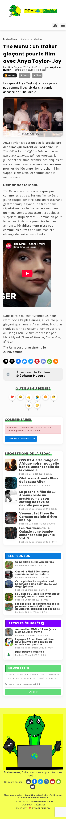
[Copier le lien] (5, 361)
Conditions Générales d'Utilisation (43, 795)
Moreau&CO (42, 808)
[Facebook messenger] (24, 361)
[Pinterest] (37, 361)
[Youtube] (52, 781)
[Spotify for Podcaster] (58, 781)
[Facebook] (18, 361)
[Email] (12, 361)
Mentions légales (13, 795)
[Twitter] (30, 361)
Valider (33, 692)
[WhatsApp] (49, 361)
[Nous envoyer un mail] (28, 781)
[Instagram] (46, 781)
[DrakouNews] (33, 16)
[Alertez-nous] (55, 26)
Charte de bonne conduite (34, 798)
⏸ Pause (24, 75)
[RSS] (55, 361)
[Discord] (43, 361)
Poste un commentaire (20, 439)
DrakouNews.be (43, 802)
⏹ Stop (37, 75)
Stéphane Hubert (30, 376)
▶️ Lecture (10, 75)
